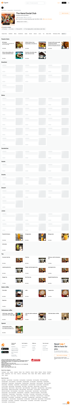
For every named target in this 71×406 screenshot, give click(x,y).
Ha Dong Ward (45, 397)
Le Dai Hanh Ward (32, 384)
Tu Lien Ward (32, 394)
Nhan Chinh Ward (23, 389)
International (7, 373)
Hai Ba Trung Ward (5, 398)
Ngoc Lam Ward (48, 387)
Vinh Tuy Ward (45, 394)
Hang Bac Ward (4, 383)
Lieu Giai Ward (39, 384)
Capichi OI (23, 347)
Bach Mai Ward (4, 397)
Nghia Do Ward (11, 387)
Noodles (48, 373)
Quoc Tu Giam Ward (12, 392)
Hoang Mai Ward (20, 398)
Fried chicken (24, 373)
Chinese (44, 372)
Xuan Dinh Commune (5, 395)
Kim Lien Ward (4, 384)
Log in (58, 2)
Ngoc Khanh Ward (41, 387)
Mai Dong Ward (18, 386)
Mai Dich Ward (11, 386)
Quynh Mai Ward (20, 392)
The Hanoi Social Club (17, 10)
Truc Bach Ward (5, 394)
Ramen (20, 372)
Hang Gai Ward (32, 383)
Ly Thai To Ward (5, 386)
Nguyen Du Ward (5, 389)
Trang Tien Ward (44, 392)
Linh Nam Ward (46, 384)
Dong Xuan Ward (26, 381)
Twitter (33, 350)
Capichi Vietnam (24, 345)
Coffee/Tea (28, 372)
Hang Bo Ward (11, 383)
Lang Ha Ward (16, 384)
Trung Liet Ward (19, 394)
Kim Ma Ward (10, 384)
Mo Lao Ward (30, 386)
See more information (48, 19)
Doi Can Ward (19, 381)
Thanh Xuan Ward (23, 400)
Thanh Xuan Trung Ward (35, 392)
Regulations (13, 346)
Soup (3, 375)
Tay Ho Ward (10, 400)
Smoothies (49, 372)
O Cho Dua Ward (37, 389)
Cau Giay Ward (11, 397)
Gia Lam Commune (11, 402)
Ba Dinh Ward (47, 395)
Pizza (15, 373)
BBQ (36, 373)
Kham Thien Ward (47, 383)
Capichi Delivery (3, 10)
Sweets (32, 372)
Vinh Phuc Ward (38, 394)
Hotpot (32, 373)
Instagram (34, 348)
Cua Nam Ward (18, 397)
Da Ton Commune (12, 381)
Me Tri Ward (24, 386)
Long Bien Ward (34, 398)
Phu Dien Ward (4, 400)
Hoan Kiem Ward (10, 10)
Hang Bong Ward (18, 383)
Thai (12, 373)
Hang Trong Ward (40, 383)
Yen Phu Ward (32, 395)
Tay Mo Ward (26, 392)
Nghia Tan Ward (19, 387)
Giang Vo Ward (39, 381)
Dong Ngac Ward (31, 397)
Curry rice (19, 373)
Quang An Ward (4, 392)
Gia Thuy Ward (33, 381)
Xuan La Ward (13, 395)
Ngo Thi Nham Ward (26, 387)
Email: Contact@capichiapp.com (8, 367)
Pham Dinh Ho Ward (44, 389)
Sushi (8, 372)
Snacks (6, 375)
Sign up (64, 2)
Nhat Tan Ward (30, 389)
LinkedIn (33, 347)
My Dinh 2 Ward (43, 386)
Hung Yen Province (39, 395)
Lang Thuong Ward (24, 384)
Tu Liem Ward (30, 400)
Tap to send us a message (61, 355)
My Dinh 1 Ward (36, 386)
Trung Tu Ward (25, 394)
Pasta (29, 373)
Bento (3, 373)
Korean (11, 372)
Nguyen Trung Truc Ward (13, 389)
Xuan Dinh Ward (44, 400)
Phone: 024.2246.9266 (6, 366)
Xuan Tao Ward (20, 395)
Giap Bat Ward (46, 381)
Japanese (16, 372)
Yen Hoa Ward (26, 395)
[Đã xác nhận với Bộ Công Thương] (35, 360)
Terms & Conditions (14, 348)
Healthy (39, 373)
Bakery (36, 372)
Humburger (4, 372)
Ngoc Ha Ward (34, 387)
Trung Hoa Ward (12, 394)
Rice (23, 372)
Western (40, 372)
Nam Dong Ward (5, 387)
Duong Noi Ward (5, 381)
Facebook (34, 345)
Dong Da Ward (24, 397)
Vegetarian (44, 373)
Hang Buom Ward (25, 383)
